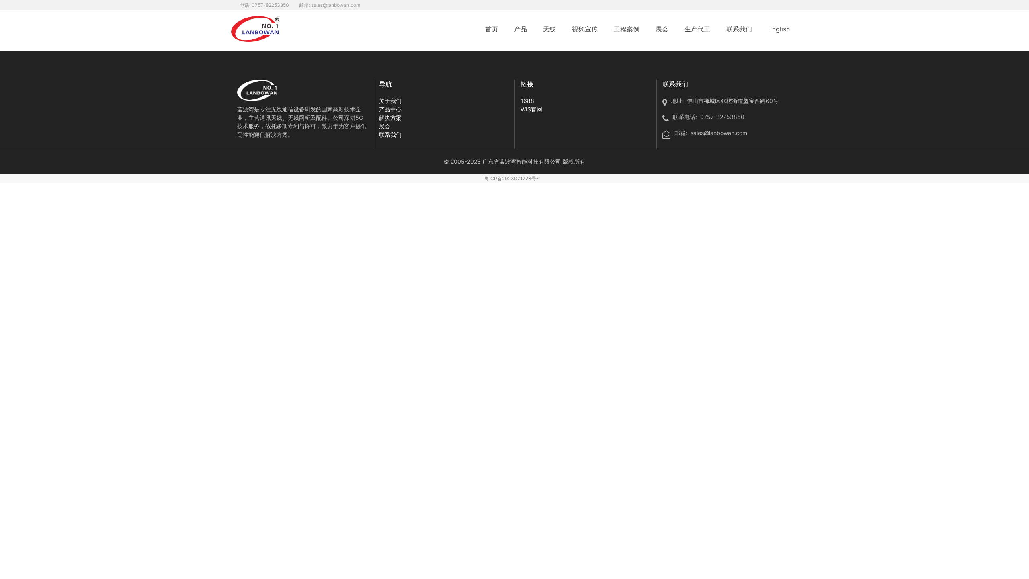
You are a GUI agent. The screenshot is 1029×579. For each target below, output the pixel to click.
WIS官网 (531, 109)
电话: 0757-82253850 (264, 5)
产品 (520, 29)
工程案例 (627, 29)
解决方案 (390, 117)
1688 (527, 100)
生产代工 (697, 29)
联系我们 (739, 29)
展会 (662, 29)
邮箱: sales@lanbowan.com (329, 5)
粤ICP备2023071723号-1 (512, 178)
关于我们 (390, 100)
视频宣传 (585, 29)
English (779, 29)
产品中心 (390, 109)
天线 (549, 29)
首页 (491, 29)
